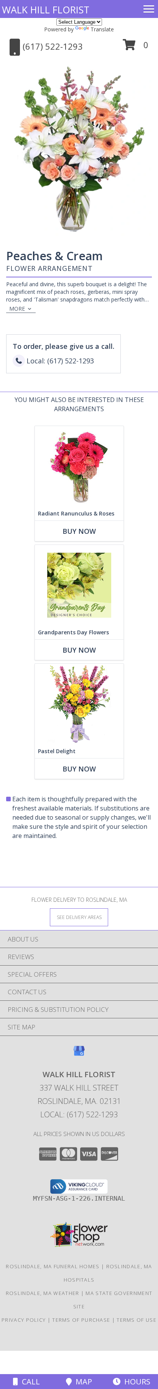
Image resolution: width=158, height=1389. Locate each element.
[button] (135, 47)
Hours (135, 1381)
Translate (102, 29)
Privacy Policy (24, 1319)
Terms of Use (136, 1319)
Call (29, 1381)
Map (82, 1381)
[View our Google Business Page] (79, 1054)
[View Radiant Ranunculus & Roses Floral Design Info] (79, 466)
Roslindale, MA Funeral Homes (52, 1266)
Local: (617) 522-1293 (79, 1114)
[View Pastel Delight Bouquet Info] (79, 704)
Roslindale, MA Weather (42, 1293)
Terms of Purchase (81, 1319)
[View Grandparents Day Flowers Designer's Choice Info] (79, 585)
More (17, 308)
